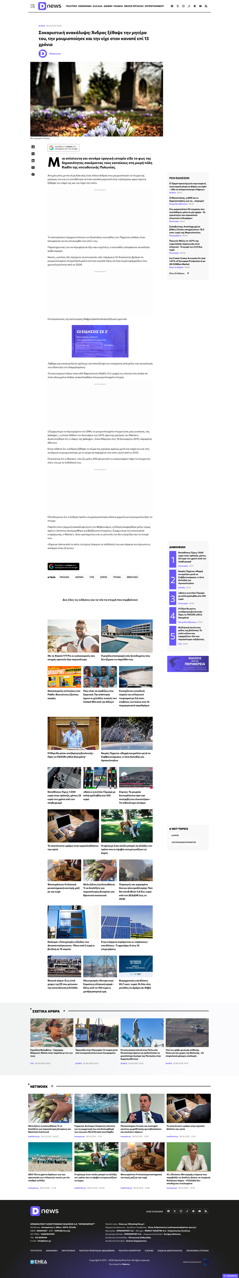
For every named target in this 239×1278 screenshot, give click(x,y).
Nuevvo (126, 1264)
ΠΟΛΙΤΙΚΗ (71, 6)
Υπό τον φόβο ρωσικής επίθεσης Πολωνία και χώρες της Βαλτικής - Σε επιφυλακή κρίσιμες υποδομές (185, 1053)
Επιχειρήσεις (175, 235)
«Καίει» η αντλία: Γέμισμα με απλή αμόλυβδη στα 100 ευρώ (99, 795)
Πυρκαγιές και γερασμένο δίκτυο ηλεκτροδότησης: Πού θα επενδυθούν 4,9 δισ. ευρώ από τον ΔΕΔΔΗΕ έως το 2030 (136, 891)
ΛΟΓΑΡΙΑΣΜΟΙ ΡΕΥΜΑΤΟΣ (184, 842)
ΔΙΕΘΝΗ (108, 6)
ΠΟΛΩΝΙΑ (64, 577)
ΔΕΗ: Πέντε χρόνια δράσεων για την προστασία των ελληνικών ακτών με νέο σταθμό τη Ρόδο (49, 1177)
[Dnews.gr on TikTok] (189, 6)
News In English (176, 267)
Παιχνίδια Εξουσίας (178, 204)
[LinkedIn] (33, 160)
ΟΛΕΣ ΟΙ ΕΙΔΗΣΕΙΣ (154, 1211)
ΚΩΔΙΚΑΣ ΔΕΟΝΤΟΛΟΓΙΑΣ (170, 1250)
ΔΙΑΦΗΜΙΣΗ (52, 1250)
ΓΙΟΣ (92, 577)
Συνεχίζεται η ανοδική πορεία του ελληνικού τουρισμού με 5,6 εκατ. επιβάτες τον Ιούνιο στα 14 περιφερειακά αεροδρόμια (134, 698)
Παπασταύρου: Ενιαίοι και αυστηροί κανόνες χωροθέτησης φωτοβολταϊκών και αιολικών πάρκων (141, 1129)
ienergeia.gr (79, 1136)
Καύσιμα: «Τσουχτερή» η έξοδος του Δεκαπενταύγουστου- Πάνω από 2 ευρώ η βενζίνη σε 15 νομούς (71, 945)
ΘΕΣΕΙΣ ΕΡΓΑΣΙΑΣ (134, 6)
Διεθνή (42, 25)
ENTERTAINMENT (154, 6)
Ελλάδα (181, 587)
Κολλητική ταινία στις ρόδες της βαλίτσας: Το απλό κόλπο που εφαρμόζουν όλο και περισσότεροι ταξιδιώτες (191, 633)
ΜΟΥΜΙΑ (79, 577)
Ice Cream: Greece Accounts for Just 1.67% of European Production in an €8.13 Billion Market (187, 261)
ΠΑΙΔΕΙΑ (118, 6)
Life (180, 644)
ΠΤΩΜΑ (117, 577)
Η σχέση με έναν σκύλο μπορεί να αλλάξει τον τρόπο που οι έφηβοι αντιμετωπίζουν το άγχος (126, 849)
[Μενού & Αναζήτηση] (32, 6)
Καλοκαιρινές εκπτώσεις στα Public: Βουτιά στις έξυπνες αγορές (64, 694)
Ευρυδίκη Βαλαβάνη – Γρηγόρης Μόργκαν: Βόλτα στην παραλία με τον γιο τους (51, 1053)
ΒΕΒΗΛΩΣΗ (132, 577)
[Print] (33, 174)
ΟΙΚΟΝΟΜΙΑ (85, 6)
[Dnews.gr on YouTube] (200, 6)
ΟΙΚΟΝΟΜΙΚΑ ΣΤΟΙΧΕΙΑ (197, 1250)
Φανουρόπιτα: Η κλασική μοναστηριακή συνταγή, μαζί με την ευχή (64, 888)
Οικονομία (174, 221)
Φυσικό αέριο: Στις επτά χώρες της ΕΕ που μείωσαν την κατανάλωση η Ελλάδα (63, 984)
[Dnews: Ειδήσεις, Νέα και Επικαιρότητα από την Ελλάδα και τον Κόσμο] (49, 6)
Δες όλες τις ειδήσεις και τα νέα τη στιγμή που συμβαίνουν (100, 599)
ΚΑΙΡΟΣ (175, 835)
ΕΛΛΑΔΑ (97, 6)
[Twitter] (33, 154)
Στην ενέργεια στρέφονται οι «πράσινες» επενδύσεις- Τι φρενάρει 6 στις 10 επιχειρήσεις (124, 945)
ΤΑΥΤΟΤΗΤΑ (36, 1250)
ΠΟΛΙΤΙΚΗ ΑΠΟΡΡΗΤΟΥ (130, 1250)
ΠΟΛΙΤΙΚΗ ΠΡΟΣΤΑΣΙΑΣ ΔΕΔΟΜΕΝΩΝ (97, 1250)
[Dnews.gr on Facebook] (172, 6)
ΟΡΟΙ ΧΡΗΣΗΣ (68, 1250)
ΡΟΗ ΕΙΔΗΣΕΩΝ (179, 178)
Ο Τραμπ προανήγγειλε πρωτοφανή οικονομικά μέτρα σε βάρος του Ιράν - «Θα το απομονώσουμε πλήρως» (188, 186)
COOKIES (149, 1250)
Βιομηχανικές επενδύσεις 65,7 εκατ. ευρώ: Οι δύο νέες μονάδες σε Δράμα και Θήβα (135, 984)
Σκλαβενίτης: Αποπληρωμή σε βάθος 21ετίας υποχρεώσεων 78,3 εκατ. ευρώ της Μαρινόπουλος (186, 229)
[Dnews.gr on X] (178, 6)
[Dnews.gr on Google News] (195, 6)
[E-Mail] (33, 167)
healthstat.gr (34, 1136)
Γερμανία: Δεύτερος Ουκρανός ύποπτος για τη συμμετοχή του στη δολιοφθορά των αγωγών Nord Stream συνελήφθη (94, 1129)
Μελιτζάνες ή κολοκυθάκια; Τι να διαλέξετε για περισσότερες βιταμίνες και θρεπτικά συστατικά (49, 1129)
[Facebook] (33, 147)
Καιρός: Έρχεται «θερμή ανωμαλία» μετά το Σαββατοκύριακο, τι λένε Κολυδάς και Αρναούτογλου (126, 757)
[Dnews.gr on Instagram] (183, 6)
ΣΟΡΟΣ (103, 577)
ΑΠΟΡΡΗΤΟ (232, 1276)
